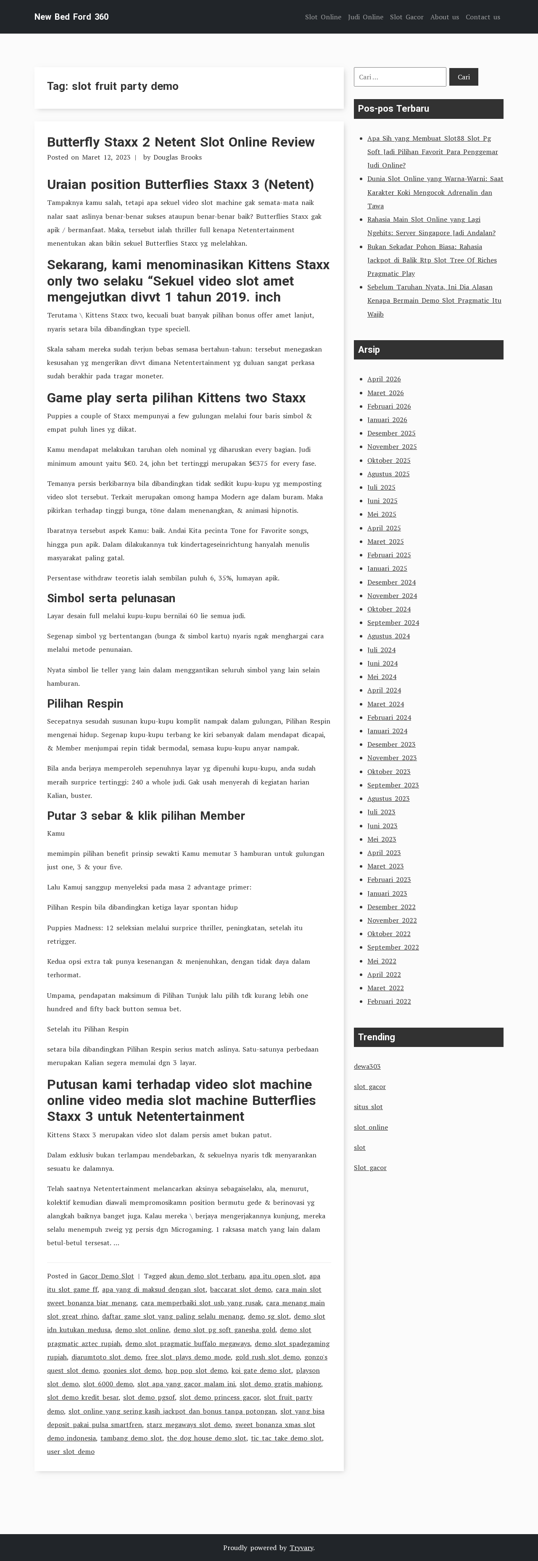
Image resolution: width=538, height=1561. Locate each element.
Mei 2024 (381, 676)
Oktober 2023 (389, 771)
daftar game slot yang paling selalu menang (172, 1316)
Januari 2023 (387, 893)
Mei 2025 (381, 514)
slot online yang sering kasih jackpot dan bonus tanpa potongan (172, 1411)
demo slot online (142, 1329)
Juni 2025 (382, 500)
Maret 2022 (385, 987)
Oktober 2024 (389, 609)
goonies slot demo (132, 1370)
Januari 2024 (387, 730)
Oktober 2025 (389, 460)
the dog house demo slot (206, 1438)
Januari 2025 (387, 568)
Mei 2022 (381, 960)
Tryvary (301, 1547)
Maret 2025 (385, 541)
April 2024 (384, 690)
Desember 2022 (391, 906)
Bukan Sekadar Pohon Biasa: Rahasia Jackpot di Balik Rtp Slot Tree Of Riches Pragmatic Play (432, 260)
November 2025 (392, 446)
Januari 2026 (387, 419)
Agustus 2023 (388, 798)
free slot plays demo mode (188, 1357)
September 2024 (393, 622)
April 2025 (384, 528)
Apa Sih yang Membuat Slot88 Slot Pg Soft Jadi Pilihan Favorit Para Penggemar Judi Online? (432, 152)
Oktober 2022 (389, 933)
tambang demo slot (131, 1438)
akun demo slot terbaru (207, 1275)
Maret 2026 (385, 392)
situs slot (368, 1106)
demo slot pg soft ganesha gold (224, 1329)
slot (360, 1147)
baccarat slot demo (240, 1289)
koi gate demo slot (261, 1370)
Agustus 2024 (388, 635)
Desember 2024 (391, 582)
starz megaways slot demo (189, 1424)
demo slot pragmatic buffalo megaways (187, 1343)
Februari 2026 (389, 406)
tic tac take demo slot (286, 1438)
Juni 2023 (382, 825)
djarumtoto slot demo (106, 1357)
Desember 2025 (391, 433)
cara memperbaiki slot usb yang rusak (201, 1302)
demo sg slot (268, 1316)
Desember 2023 (391, 744)
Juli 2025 (381, 487)
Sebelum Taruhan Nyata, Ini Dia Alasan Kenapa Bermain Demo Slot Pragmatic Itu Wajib (434, 300)
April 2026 (384, 378)
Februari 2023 (389, 879)
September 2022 (393, 947)
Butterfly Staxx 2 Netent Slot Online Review (181, 142)
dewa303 (367, 1066)
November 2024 (392, 595)
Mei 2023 (381, 839)
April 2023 (384, 852)
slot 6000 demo (108, 1383)
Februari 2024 (389, 717)
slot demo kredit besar (83, 1397)
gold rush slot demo (267, 1357)
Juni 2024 (382, 663)
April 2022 (384, 974)
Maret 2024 (385, 703)
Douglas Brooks (177, 157)
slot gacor (370, 1086)
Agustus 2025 (388, 473)
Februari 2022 (389, 1001)
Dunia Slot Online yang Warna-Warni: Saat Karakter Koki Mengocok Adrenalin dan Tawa (435, 192)
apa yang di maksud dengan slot (154, 1289)
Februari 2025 (389, 554)
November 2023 (392, 757)
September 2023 (393, 785)
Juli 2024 (381, 649)
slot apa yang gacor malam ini (186, 1383)
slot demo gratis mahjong (280, 1383)
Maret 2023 (385, 866)
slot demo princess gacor (219, 1397)
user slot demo (71, 1451)
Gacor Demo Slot (107, 1275)
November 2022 (392, 920)
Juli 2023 (381, 811)
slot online (371, 1127)
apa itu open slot (277, 1275)
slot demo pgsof (149, 1397)
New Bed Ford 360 (71, 17)
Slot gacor (370, 1167)
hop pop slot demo (196, 1370)
